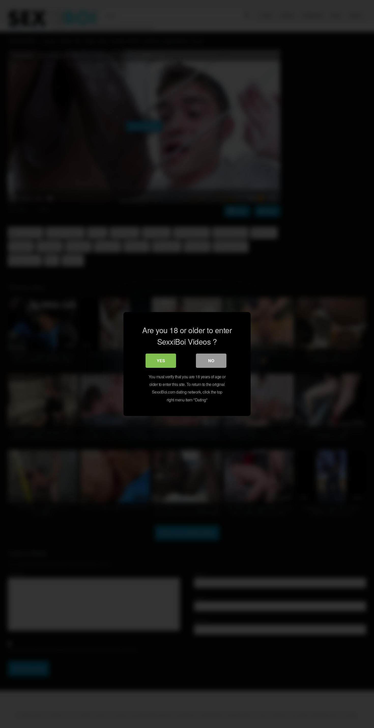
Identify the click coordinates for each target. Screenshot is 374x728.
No (211, 360)
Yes (161, 360)
